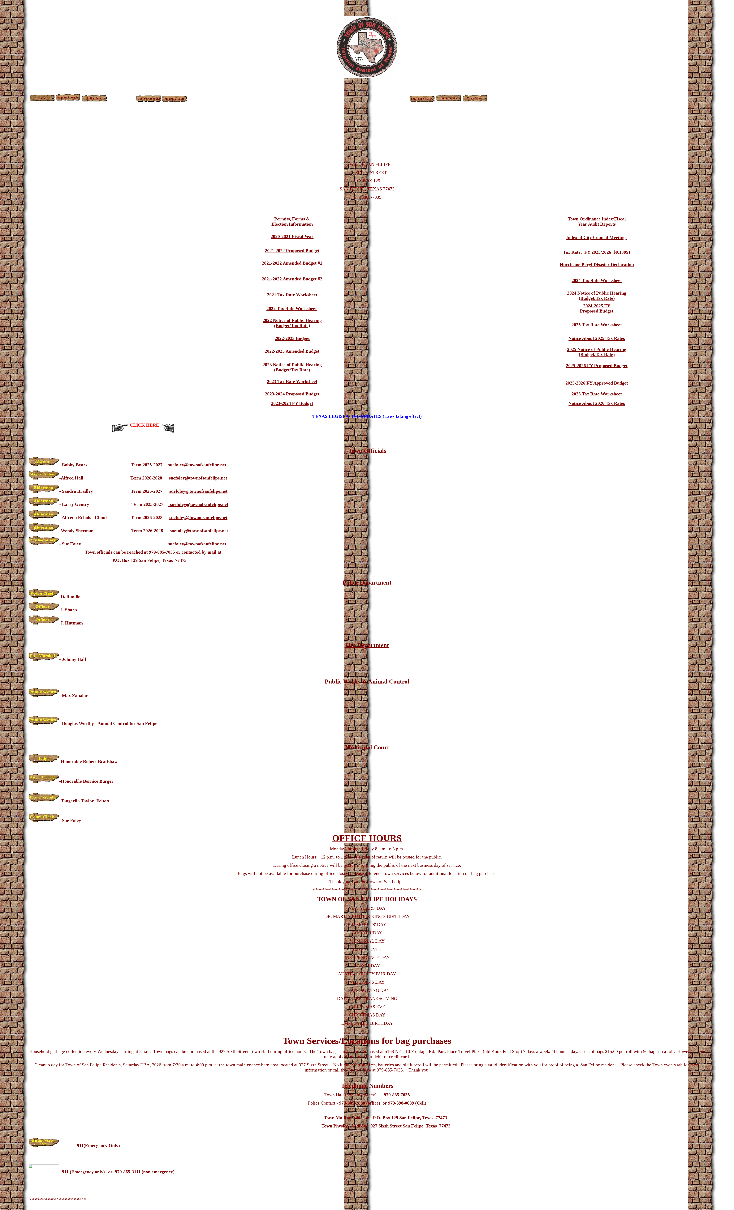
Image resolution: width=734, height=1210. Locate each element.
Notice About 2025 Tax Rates (596, 338)
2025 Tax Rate (585, 324)
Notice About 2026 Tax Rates (596, 403)
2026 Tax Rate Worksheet (597, 393)
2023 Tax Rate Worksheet (292, 381)
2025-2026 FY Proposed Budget (597, 365)
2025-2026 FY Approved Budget (596, 383)
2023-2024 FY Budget (292, 403)
